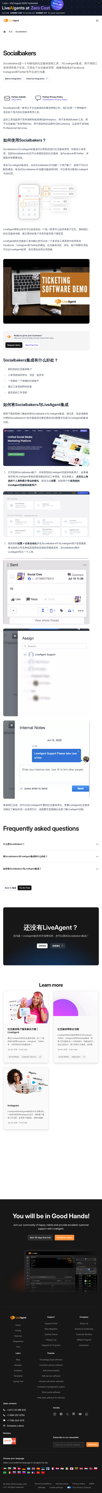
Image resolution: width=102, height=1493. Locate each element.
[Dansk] (19, 1468)
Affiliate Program (84, 1340)
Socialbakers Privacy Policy (54, 99)
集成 (10, 31)
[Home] (4, 31)
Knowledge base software (51, 1359)
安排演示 (56, 946)
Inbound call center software (51, 1381)
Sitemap (41, 1487)
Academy (18, 1370)
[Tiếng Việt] (38, 1472)
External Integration (35, 78)
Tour (18, 1347)
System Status (51, 1334)
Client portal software (51, 1392)
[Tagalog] (33, 1472)
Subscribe (92, 1444)
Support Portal (51, 1323)
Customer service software (51, 1365)
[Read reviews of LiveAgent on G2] (9, 1441)
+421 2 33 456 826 (16, 1410)
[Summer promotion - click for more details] (51, 8)
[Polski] (95, 1468)
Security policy (62, 1484)
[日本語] (71, 1468)
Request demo (13, 345)
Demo (18, 1325)
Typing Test (18, 1381)
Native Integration (13, 78)
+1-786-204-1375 (15, 1420)
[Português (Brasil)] (4, 1472)
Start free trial (31, 345)
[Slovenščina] (24, 1472)
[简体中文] (43, 1472)
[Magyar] (62, 1468)
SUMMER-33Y (41, 13)
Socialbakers (21, 31)
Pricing (18, 1330)
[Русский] (14, 1472)
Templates (18, 1376)
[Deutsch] (24, 1468)
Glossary (18, 1365)
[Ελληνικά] (28, 1468)
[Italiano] (67, 1468)
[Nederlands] (86, 1468)
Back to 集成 (10, 888)
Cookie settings (56, 1487)
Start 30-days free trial (40, 1237)
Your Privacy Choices (81, 1487)
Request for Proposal (51, 1345)
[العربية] (4, 1468)
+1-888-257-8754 (16, 1415)
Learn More (16, 99)
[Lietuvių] (76, 1468)
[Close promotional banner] (99, 3)
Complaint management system (51, 1387)
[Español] (38, 1468)
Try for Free (24, 888)
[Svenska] (28, 1472)
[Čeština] (14, 1468)
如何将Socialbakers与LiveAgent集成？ (22, 868)
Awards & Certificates (84, 1329)
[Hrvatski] (57, 1468)
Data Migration (51, 1329)
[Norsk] (90, 1468)
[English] (33, 1468)
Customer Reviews (84, 1334)
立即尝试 (42, 946)
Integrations (18, 1341)
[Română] (9, 1472)
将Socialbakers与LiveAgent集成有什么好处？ (25, 856)
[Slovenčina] (19, 1472)
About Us (84, 1323)
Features (18, 1336)
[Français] (52, 1468)
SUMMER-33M (16, 13)
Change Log (51, 1340)
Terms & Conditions (43, 1484)
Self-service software (51, 1376)
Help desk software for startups (51, 1397)
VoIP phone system (51, 1370)
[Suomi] (47, 1468)
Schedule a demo (64, 1237)
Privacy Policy (79, 1484)
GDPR (91, 1484)
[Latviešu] (81, 1468)
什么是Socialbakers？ (14, 844)
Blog (18, 1359)
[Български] (9, 1468)
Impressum (84, 1345)
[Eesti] (43, 1468)
